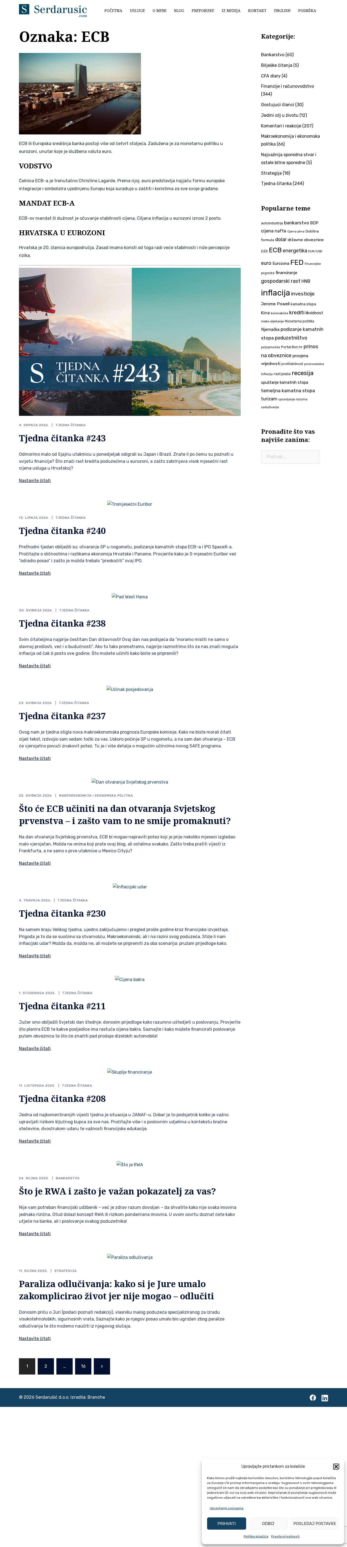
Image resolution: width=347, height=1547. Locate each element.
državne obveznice (306, 239)
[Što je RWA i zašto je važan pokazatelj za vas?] (130, 1164)
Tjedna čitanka (71, 425)
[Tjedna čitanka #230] (130, 886)
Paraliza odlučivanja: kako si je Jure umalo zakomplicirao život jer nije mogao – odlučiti (116, 1290)
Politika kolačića (256, 1536)
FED (297, 262)
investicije (303, 294)
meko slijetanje (272, 321)
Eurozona (280, 263)
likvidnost (314, 312)
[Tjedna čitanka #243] (130, 341)
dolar (281, 239)
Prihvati (226, 1523)
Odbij (268, 1523)
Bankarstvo (68, 1178)
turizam (269, 398)
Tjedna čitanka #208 (62, 1098)
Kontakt (257, 10)
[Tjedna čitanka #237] (130, 689)
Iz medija (231, 10)
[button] (336, 1466)
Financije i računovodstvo (287, 86)
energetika (295, 251)
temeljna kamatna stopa (288, 390)
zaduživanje (270, 407)
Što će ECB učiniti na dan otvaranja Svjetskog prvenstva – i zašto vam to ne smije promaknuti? (125, 814)
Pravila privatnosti (285, 1536)
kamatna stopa (303, 304)
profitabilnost (292, 364)
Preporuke (203, 10)
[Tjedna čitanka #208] (129, 1071)
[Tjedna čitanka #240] (129, 504)
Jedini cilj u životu (279, 115)
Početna (113, 10)
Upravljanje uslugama (226, 1508)
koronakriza (279, 313)
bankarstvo (296, 222)
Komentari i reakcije (281, 125)
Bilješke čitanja (276, 65)
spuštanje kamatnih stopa (284, 382)
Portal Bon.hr (292, 347)
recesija (303, 373)
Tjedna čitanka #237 (62, 716)
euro (266, 263)
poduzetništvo (291, 338)
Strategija (65, 1271)
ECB (275, 250)
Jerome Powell (275, 303)
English (282, 10)
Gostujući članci (277, 104)
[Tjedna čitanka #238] (130, 596)
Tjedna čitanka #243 (62, 438)
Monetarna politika (299, 321)
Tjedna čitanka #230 (62, 913)
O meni (159, 10)
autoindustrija (272, 223)
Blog (179, 10)
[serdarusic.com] (53, 10)
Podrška (307, 10)
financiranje (286, 272)
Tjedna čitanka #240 (62, 530)
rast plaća (282, 374)
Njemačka (270, 329)
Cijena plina (295, 231)
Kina (265, 312)
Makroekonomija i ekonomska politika (96, 795)
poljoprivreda (270, 347)
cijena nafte (273, 231)
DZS (264, 251)
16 (83, 1366)
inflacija (275, 292)
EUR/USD (315, 251)
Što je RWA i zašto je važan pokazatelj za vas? (117, 1191)
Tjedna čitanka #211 (62, 1006)
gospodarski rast (280, 281)
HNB (305, 281)
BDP (314, 223)
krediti (296, 312)
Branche (96, 1397)
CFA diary (271, 75)
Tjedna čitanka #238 (62, 623)
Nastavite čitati (35, 480)
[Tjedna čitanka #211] (129, 979)
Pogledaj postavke (314, 1523)
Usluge (137, 10)
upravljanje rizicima (292, 399)
